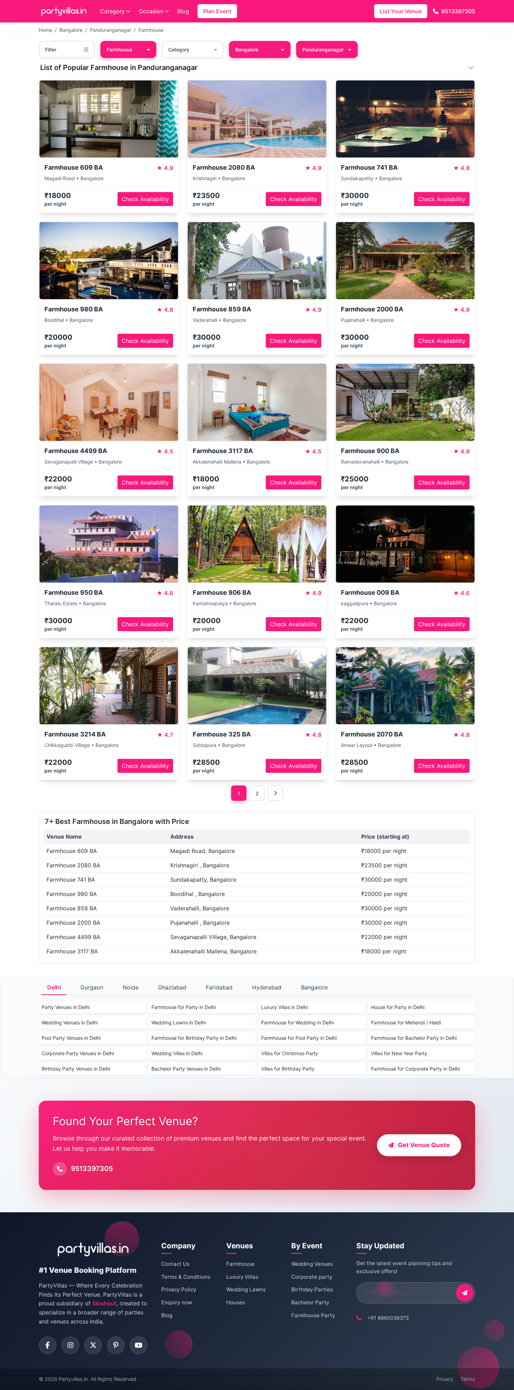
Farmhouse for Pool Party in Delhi (299, 1038)
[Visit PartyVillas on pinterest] (115, 1345)
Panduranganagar (110, 30)
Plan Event (217, 11)
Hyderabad (266, 987)
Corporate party (311, 1276)
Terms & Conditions (185, 1276)
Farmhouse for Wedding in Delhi (297, 1022)
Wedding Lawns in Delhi (178, 1022)
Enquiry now (176, 1302)
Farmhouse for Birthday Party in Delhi (193, 1038)
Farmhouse (151, 30)
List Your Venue (401, 11)
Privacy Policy (178, 1289)
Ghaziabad (172, 987)
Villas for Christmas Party (289, 1053)
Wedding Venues (312, 1264)
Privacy (445, 1379)
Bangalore (71, 30)
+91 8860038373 (388, 1318)
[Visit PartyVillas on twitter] (93, 1345)
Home (45, 30)
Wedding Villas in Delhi (176, 1053)
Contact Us (175, 1264)
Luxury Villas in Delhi (284, 1007)
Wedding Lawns (246, 1289)
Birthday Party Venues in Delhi (76, 1069)
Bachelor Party (310, 1302)
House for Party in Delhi (397, 1007)
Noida (130, 987)
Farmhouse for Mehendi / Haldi (406, 1022)
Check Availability (145, 199)
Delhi (54, 987)
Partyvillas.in (73, 1379)
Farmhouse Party (313, 1315)
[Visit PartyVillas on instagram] (70, 1345)
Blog (183, 11)
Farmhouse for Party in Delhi (183, 1007)
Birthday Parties (312, 1289)
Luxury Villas (242, 1276)
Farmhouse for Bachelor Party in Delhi (414, 1038)
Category (112, 11)
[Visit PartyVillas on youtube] (138, 1345)
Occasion (151, 11)
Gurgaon (91, 987)
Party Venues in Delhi (66, 1007)
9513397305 (458, 11)
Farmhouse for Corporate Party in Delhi (415, 1069)
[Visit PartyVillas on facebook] (47, 1345)
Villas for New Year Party (399, 1053)
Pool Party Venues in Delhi (71, 1038)
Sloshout (104, 1303)
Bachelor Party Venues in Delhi (186, 1069)
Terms (468, 1379)
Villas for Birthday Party (288, 1069)
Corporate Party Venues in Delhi (78, 1053)
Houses (235, 1302)
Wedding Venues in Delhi (70, 1022)
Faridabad (219, 987)
